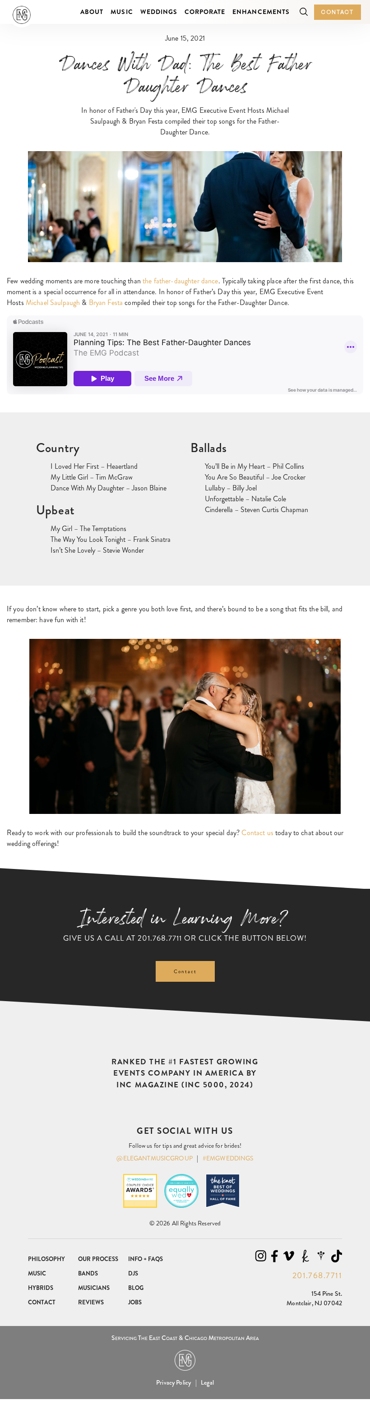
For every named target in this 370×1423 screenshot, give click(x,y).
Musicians (94, 1288)
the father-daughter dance (180, 281)
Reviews (91, 1302)
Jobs (135, 1302)
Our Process (98, 1259)
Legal (207, 1382)
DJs (133, 1273)
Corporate (205, 11)
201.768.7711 (160, 938)
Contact (337, 12)
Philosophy (46, 1259)
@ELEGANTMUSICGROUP (154, 1158)
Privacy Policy (173, 1382)
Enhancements (260, 11)
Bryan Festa (106, 302)
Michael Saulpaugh (53, 302)
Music (122, 11)
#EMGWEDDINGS (228, 1158)
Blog (135, 1288)
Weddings (158, 11)
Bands (88, 1273)
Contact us (257, 832)
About (91, 11)
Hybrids (40, 1288)
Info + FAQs (145, 1259)
